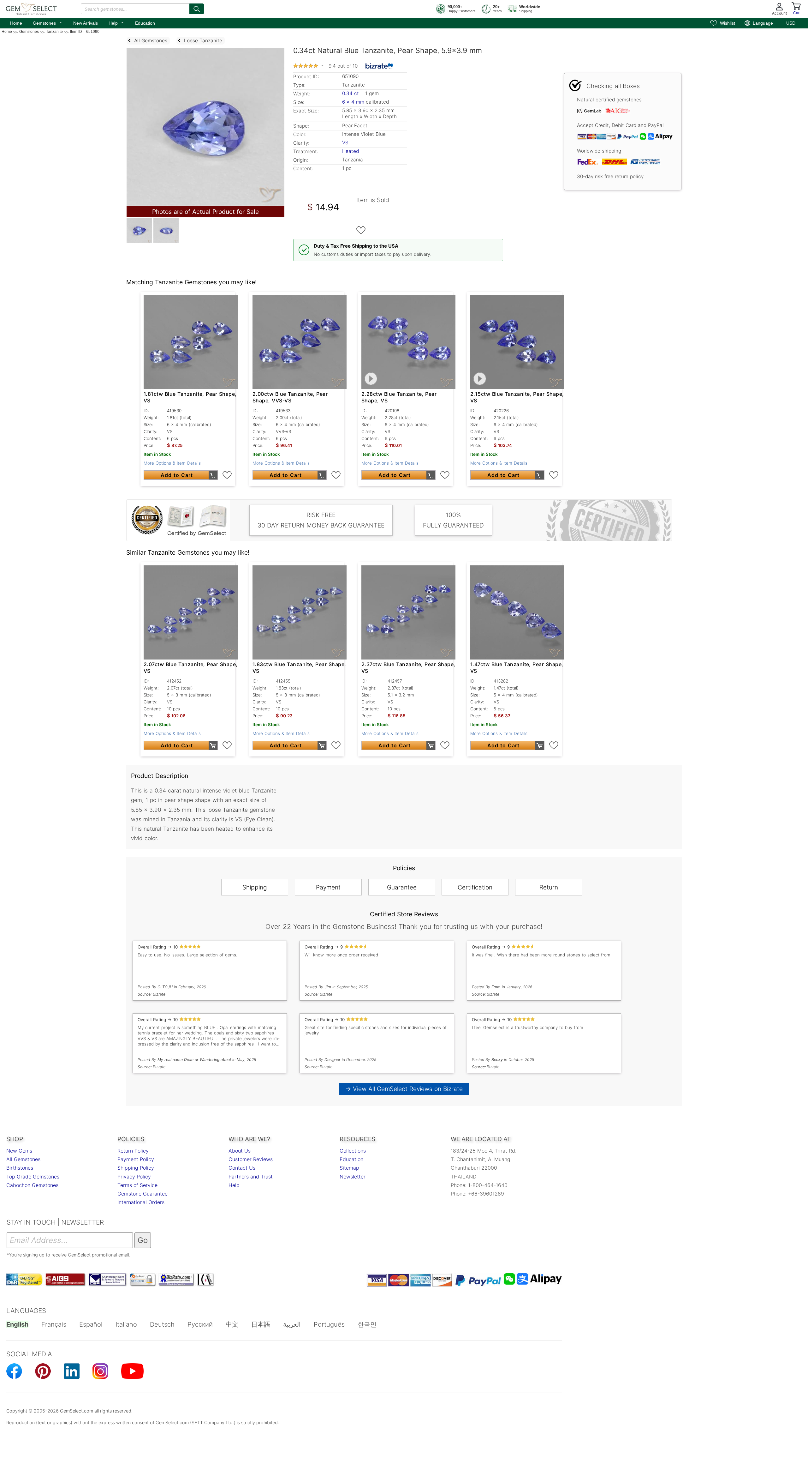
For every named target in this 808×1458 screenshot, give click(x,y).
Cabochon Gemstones (32, 1185)
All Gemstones (23, 1159)
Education (145, 23)
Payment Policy (135, 1159)
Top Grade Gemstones (32, 1176)
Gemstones (47, 22)
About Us (240, 1151)
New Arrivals (85, 23)
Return (548, 887)
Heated (350, 151)
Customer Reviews (251, 1159)
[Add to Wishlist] (361, 230)
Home (16, 23)
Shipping (254, 887)
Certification (475, 887)
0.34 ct (351, 93)
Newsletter (352, 1176)
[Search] (196, 8)
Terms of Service (137, 1185)
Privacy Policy (134, 1176)
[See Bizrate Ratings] (379, 66)
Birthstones (19, 1168)
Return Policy (133, 1151)
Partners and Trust (251, 1176)
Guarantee (402, 887)
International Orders (140, 1202)
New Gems (19, 1151)
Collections (353, 1151)
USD (790, 23)
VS (345, 143)
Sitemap (349, 1168)
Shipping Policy (135, 1168)
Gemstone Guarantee (142, 1193)
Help (116, 22)
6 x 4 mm (353, 102)
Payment (328, 887)
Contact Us (242, 1168)
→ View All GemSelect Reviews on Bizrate (404, 1089)
